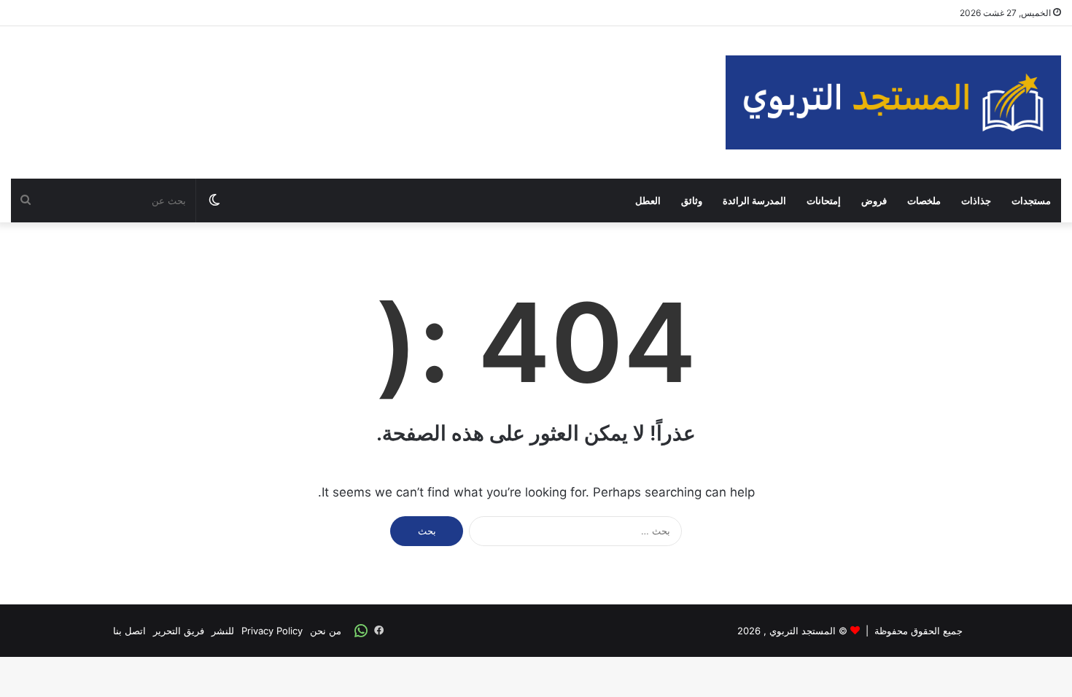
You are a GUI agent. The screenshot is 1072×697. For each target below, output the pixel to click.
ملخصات (924, 200)
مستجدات (1031, 200)
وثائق (691, 200)
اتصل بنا (129, 630)
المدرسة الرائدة (754, 200)
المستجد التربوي (802, 630)
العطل (648, 200)
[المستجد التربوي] (893, 102)
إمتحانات (824, 200)
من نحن (325, 630)
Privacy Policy (272, 630)
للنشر (222, 630)
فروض (874, 200)
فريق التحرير (178, 630)
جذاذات (976, 200)
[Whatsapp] (361, 630)
